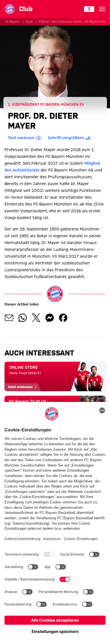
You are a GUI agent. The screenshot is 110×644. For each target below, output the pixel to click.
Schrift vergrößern (66, 137)
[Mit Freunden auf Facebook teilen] (63, 317)
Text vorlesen (21, 137)
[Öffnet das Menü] (102, 9)
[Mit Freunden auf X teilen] (36, 317)
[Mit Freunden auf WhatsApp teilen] (22, 317)
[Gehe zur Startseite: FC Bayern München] (10, 9)
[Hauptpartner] (89, 9)
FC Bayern (12, 21)
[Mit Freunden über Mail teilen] (9, 317)
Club (29, 21)
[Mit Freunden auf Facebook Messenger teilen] (49, 317)
